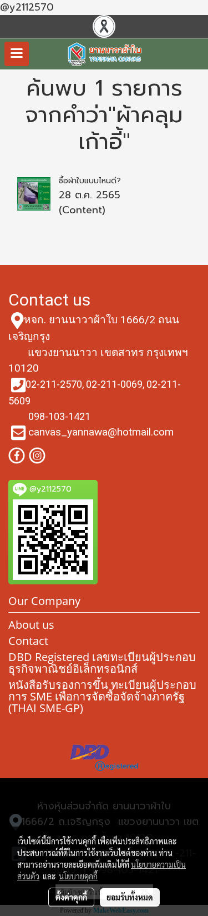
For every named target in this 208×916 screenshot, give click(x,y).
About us (31, 624)
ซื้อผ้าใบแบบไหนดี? (90, 181)
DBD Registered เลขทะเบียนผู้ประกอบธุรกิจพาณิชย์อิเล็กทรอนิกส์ (102, 662)
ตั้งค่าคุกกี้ (71, 897)
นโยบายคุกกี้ (78, 876)
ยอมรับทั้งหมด (129, 897)
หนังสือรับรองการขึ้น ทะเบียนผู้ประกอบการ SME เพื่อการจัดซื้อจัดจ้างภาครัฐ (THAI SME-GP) (102, 696)
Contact (28, 640)
